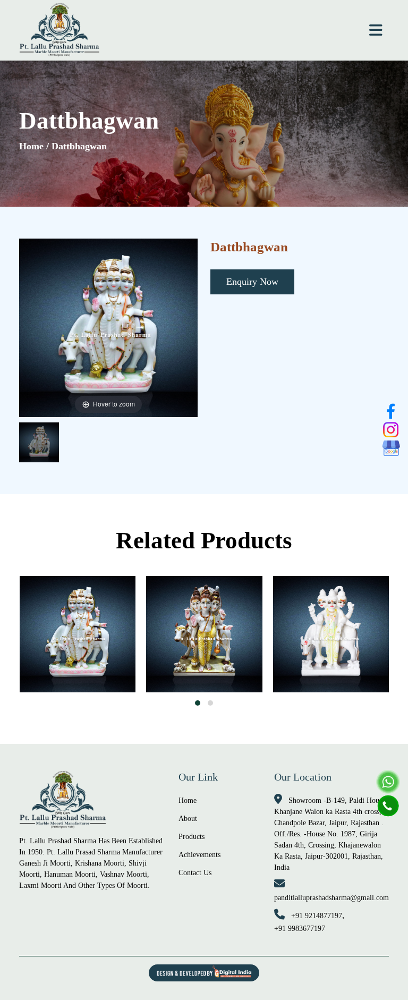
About (187, 819)
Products (191, 837)
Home (31, 146)
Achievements (199, 855)
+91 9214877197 (316, 916)
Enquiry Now (252, 281)
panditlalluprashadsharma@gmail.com (331, 898)
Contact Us (194, 873)
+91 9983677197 (299, 929)
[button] (197, 703)
